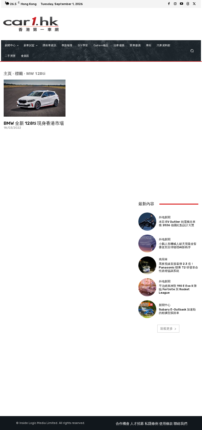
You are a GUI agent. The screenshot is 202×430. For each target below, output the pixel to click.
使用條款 (166, 424)
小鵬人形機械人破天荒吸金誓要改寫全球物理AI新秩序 (177, 245)
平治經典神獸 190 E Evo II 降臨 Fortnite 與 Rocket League (178, 289)
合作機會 (122, 424)
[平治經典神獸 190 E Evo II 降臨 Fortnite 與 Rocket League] (147, 287)
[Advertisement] (168, 168)
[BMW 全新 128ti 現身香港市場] (34, 98)
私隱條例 (151, 424)
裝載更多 (166, 328)
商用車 (163, 259)
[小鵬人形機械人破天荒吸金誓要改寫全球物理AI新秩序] (147, 243)
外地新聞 (164, 217)
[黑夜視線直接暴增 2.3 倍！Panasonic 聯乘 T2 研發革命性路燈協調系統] (147, 265)
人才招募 (137, 424)
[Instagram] (175, 4)
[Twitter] (194, 4)
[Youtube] (181, 4)
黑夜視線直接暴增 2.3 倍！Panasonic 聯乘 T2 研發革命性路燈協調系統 (178, 267)
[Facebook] (169, 4)
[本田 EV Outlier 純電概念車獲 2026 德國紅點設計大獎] (147, 221)
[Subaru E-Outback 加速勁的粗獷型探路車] (147, 309)
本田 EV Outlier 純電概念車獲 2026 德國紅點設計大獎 (177, 223)
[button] (192, 51)
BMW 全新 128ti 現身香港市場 (34, 123)
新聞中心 (164, 305)
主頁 (8, 73)
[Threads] (188, 4)
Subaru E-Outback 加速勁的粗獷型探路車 (177, 311)
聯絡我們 (180, 424)
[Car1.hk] (30, 23)
